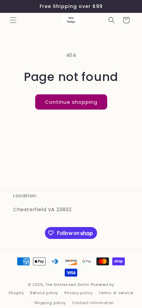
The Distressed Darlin (67, 284)
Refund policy (44, 292)
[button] (13, 20)
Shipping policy (50, 302)
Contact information (93, 302)
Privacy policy (78, 292)
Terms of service (116, 292)
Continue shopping (71, 101)
